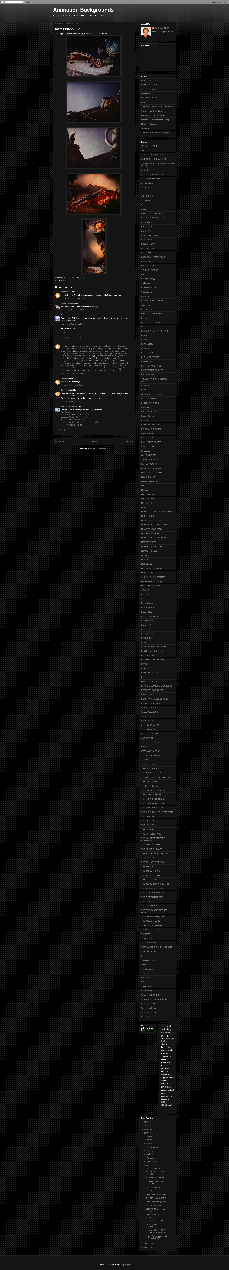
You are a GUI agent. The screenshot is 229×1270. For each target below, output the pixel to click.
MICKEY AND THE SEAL (156, 1178)
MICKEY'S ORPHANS (150, 533)
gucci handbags (97, 349)
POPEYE (145, 668)
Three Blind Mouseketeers (152, 925)
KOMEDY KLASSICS (150, 80)
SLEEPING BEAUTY (149, 734)
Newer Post (60, 441)
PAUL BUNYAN (147, 607)
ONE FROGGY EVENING (152, 586)
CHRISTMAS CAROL (150, 287)
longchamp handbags (99, 353)
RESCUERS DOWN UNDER (153, 690)
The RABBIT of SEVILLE (151, 858)
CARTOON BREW (149, 98)
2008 (146, 1244)
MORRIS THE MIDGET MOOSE (154, 538)
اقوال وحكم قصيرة (92, 422)
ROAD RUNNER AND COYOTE (154, 699)
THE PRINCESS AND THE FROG (155, 853)
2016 (146, 1122)
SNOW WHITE (147, 738)
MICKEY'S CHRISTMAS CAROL (154, 525)
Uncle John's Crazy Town (151, 111)
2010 (146, 1129)
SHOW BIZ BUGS (148, 721)
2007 (146, 1247)
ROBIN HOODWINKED (150, 703)
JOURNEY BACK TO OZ (151, 459)
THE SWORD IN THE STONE (153, 888)
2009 (146, 1133)
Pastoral (144, 594)
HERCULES (146, 420)
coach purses (113, 356)
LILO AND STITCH (149, 477)
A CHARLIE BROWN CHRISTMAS (155, 155)
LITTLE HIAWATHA (149, 481)
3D (142, 150)
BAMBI (144, 209)
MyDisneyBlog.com (149, 124)
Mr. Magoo (145, 555)
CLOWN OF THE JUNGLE (152, 301)
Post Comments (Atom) (99, 448)
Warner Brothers (148, 991)
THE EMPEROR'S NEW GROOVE (155, 790)
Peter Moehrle (147, 621)
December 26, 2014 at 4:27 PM (73, 374)
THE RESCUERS (148, 866)
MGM (143, 507)
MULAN (144, 559)
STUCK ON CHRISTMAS (151, 755)
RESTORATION (148, 694)
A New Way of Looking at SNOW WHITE (156, 1237)
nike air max (97, 346)
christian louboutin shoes (109, 361)
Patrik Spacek (147, 603)
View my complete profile (162, 32)
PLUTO (144, 642)
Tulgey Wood (146, 128)
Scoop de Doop (67, 303)
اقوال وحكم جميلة (67, 422)
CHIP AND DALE (148, 279)
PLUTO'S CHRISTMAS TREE (153, 647)
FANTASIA (145, 348)
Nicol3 (63, 315)
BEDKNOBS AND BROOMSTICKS (155, 218)
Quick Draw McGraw (149, 681)
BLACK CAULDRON (149, 235)
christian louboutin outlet (91, 368)
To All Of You (146, 938)
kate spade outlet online (93, 363)
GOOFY (144, 390)
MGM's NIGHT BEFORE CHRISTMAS (157, 512)
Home (94, 441)
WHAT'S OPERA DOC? (151, 995)
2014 (146, 1126)
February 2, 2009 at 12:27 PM (72, 310)
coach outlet (107, 346)
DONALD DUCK (148, 327)
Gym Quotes (84, 415)
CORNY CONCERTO (150, 309)
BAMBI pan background (156, 1194)
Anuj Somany (66, 412)
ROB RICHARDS (162, 28)
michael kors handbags (110, 368)
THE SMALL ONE (148, 879)
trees (143, 956)
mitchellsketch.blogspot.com (153, 115)
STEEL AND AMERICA (150, 751)
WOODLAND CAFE (149, 1012)
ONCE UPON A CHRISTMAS (153, 577)
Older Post (128, 441)
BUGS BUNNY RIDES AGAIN (153, 257)
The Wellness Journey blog (152, 917)
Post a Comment (64, 430)
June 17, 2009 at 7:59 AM (71, 338)
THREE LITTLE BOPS (150, 930)
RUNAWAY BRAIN (148, 708)
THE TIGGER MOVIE (150, 906)
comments (145, 305)
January (150, 1165)
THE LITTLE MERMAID (151, 834)
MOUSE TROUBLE (149, 551)
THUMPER (145, 934)
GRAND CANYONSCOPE (152, 394)
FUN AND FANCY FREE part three (156, 1182)
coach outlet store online (112, 370)
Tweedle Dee (146, 964)
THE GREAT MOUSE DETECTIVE (155, 803)
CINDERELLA (147, 296)
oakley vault (81, 370)
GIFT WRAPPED (148, 374)
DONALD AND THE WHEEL (152, 322)
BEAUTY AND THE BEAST (152, 213)
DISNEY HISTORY (149, 85)
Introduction (146, 451)
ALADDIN (145, 170)
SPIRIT (144, 747)
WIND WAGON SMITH (150, 1004)
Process (144, 677)
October (150, 1143)
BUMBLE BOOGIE (149, 261)
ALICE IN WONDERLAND (152, 174)
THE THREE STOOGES (151, 901)
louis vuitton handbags (97, 365)
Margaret (145, 490)
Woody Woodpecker (149, 1017)
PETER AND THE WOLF (151, 616)
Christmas (145, 283)
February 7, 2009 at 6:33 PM (72, 324)
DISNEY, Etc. (146, 94)
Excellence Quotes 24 (69, 415)
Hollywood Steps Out (150, 425)
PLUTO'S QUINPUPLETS (152, 651)
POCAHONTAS (147, 655)
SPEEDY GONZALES (150, 742)
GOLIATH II (146, 385)
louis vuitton (86, 346)
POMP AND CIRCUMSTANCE (153, 660)
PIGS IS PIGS (147, 634)
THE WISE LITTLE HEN (151, 921)
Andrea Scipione (148, 187)
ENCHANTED (147, 344)
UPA (143, 982)
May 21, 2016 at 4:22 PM (70, 401)
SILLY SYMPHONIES (150, 725)
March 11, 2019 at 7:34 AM (71, 425)
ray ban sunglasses (96, 351)
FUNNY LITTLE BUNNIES (152, 370)
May (148, 1150)
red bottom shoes (119, 346)
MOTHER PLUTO (148, 542)
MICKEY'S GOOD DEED (151, 529)
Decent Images (81, 417)
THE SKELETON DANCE (151, 875)
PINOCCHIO (66, 280)
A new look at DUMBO (155, 1221)
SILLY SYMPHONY (149, 729)
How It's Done (147, 433)
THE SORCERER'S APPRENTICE (155, 884)
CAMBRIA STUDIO (149, 266)
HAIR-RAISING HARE (150, 403)
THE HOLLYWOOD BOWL (152, 808)
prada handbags (110, 358)
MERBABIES (146, 503)
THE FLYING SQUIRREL (151, 795)
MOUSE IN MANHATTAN (151, 546)
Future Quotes (66, 419)
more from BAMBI (153, 1205)
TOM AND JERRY (148, 943)
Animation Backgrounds (83, 10)
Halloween (145, 407)
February (150, 1161)
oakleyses (65, 343)
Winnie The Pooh (148, 1008)
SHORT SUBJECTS (149, 716)
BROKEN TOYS (148, 244)
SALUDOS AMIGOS (149, 712)
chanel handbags (72, 358)
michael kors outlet (94, 370)
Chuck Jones (146, 292)
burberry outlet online (75, 363)
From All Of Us (147, 361)
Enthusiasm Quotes (69, 406)
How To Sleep (147, 438)
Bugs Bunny (146, 253)
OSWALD (145, 590)
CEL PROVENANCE (149, 270)
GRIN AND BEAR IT (149, 398)
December (151, 1136)
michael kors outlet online (71, 346)
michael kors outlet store (80, 353)
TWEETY (145, 973)
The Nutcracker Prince (150, 845)
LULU (143, 486)
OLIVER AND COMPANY (151, 568)
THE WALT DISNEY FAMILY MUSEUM (157, 107)
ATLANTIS (145, 200)
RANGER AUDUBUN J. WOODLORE (156, 686)
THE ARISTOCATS (149, 769)
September (151, 1147)
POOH (144, 664)
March (149, 1158)
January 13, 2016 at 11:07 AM (72, 385)
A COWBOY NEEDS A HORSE (153, 159)
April (148, 1154)
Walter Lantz (146, 986)
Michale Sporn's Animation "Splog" (155, 120)
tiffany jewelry (109, 349)
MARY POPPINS (148, 494)
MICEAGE (145, 102)
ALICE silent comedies (150, 179)
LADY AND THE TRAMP (151, 468)
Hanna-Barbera (147, 416)
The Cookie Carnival (149, 786)
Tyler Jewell (66, 390)
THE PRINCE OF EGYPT (151, 849)
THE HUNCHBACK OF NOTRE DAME (157, 812)
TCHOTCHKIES (148, 764)
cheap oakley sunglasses (117, 365)
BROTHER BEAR (148, 248)
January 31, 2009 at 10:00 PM (72, 298)
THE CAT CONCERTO (150, 782)
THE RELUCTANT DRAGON (153, 862)
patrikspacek (66, 292)
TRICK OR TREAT (149, 960)
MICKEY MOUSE (148, 516)
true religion (83, 365)
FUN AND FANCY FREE (151, 366)
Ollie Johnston (147, 573)
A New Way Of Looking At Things (155, 133)
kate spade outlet (115, 353)
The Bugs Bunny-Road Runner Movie (157, 777)
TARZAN (145, 760)
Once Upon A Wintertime (151, 581)
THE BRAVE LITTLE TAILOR (153, 773)
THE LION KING (148, 825)
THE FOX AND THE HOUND (153, 799)
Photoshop (145, 629)
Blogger (128, 1265)
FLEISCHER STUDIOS (150, 357)
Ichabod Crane (147, 446)
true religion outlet (68, 349)
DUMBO (144, 335)
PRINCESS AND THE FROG (153, 673)
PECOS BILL (146, 612)
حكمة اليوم (80, 422)
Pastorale (145, 599)
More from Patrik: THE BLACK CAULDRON (155, 1231)
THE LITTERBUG (148, 829)
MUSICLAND (146, 564)
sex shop (64, 382)
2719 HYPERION (148, 89)
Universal (145, 978)
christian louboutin (87, 358)
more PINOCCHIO (153, 1168)
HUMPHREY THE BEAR (151, 442)
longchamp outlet (80, 351)
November (151, 1140)
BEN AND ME (147, 226)
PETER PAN (146, 625)
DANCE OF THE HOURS (151, 314)
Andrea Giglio (147, 183)
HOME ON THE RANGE (151, 429)
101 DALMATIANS (149, 146)
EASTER (145, 340)
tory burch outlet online (112, 363)
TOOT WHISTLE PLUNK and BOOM (156, 947)
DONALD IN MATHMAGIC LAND (155, 331)
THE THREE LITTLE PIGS (152, 897)
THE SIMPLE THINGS (150, 871)
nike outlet (99, 358)
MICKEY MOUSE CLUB (151, 520)
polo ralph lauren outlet (90, 361)
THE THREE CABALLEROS (152, 893)
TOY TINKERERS (148, 951)
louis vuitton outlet (83, 349)
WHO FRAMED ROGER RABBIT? (155, 999)
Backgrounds (146, 205)
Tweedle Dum (147, 969)
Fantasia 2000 (147, 353)
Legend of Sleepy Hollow (151, 472)
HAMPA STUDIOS (148, 412)
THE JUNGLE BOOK (150, 821)
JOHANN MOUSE (148, 455)
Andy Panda (146, 192)
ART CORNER (147, 196)
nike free (70, 351)
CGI (143, 274)
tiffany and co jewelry (85, 356)
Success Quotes (67, 417)
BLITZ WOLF (146, 239)
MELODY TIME (147, 499)
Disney (144, 318)
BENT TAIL (146, 231)
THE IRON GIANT (148, 816)
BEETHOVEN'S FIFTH (150, 222)
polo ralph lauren (100, 356)
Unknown (65, 379)
